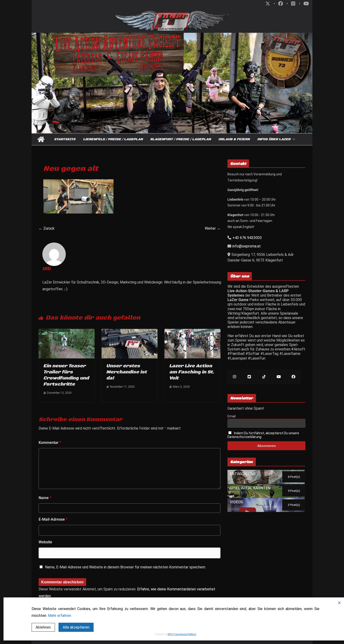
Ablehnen (43, 627)
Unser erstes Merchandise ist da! (126, 372)
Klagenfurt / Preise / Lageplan (180, 139)
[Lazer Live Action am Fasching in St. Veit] (192, 331)
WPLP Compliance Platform (182, 634)
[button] (292, 139)
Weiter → (212, 228)
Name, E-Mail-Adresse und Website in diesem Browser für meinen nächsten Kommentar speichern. (125, 567)
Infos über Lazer (273, 139)
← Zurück (47, 228)
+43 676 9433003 (247, 238)
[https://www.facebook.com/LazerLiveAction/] (293, 376)
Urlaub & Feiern (234, 139)
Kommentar (50, 442)
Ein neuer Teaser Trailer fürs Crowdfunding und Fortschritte (66, 375)
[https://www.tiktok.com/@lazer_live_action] (263, 376)
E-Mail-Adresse (53, 519)
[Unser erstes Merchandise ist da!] (129, 331)
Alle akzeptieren (76, 627)
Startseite (65, 139)
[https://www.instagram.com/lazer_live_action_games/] (234, 376)
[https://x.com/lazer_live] (249, 376)
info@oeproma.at (246, 246)
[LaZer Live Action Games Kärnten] (41, 139)
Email (231, 416)
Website (45, 542)
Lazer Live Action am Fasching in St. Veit (191, 372)
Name (45, 498)
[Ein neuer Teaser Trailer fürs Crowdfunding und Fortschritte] (67, 331)
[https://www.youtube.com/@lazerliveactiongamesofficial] (278, 376)
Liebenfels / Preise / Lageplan (113, 139)
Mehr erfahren (59, 615)
